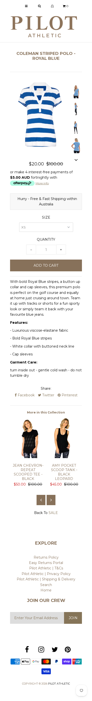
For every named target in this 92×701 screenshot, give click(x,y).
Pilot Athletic (59, 683)
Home (46, 590)
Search (46, 585)
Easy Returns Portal (46, 563)
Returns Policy (46, 557)
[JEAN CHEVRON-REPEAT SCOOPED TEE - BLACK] (28, 457)
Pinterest (69, 395)
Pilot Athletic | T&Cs (46, 568)
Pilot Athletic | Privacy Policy (46, 574)
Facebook (26, 395)
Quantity (46, 239)
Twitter (47, 395)
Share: (46, 388)
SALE (53, 513)
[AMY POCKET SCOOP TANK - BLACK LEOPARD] (64, 457)
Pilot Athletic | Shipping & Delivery (46, 579)
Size (46, 217)
